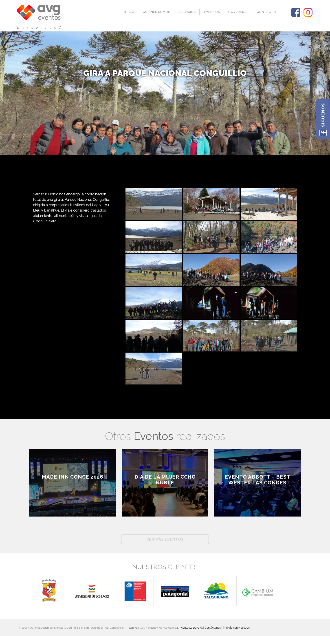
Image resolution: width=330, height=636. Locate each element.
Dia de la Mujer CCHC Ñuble (164, 480)
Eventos (212, 11)
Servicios (187, 11)
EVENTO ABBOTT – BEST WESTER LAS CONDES (257, 480)
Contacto (266, 11)
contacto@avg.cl (191, 627)
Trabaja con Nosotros (236, 627)
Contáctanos (213, 627)
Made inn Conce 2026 (72, 477)
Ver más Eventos (165, 539)
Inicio (129, 11)
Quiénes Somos (156, 11)
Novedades (238, 11)
